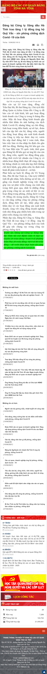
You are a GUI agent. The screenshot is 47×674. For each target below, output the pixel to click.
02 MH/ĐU (7, 549)
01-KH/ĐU (6, 533)
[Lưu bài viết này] (42, 44)
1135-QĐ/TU (7, 558)
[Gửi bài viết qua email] (33, 44)
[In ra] (38, 44)
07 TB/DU (6, 523)
